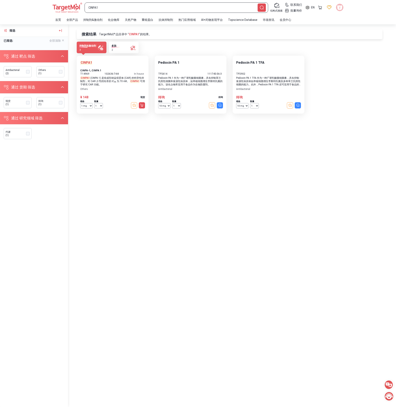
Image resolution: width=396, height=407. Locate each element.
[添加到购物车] (142, 105)
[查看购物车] (320, 7)
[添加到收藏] (134, 105)
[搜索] (262, 8)
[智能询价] (220, 105)
